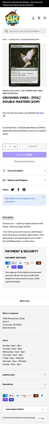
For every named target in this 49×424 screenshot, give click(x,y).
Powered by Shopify (28, 418)
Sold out (33, 146)
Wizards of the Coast (11, 91)
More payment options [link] (24, 161)
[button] (39, 18)
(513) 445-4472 (9, 327)
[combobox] (24, 31)
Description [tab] (8, 217)
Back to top (24, 301)
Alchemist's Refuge (14, 418)
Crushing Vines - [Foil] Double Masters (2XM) (24, 39)
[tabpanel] (24, 232)
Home (5, 39)
